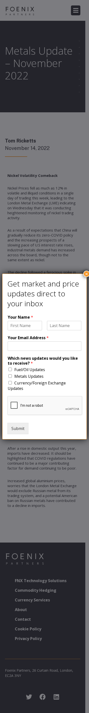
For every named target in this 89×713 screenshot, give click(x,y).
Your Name (20, 317)
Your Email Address (28, 337)
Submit (17, 428)
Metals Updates (29, 376)
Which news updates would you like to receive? (43, 361)
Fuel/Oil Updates (29, 369)
